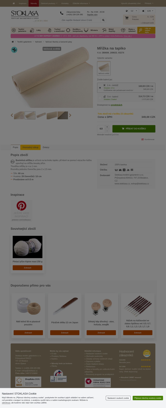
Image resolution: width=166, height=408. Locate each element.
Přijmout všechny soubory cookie (147, 398)
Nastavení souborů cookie (118, 398)
